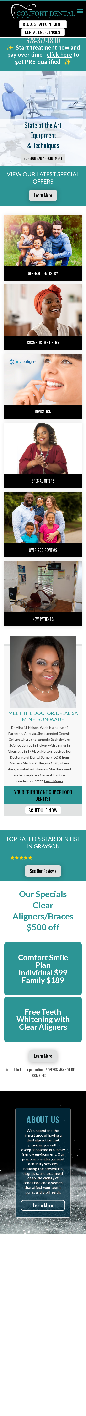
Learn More (43, 195)
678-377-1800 (43, 40)
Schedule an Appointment (43, 158)
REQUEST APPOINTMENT (42, 24)
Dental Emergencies (42, 32)
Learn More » (53, 781)
